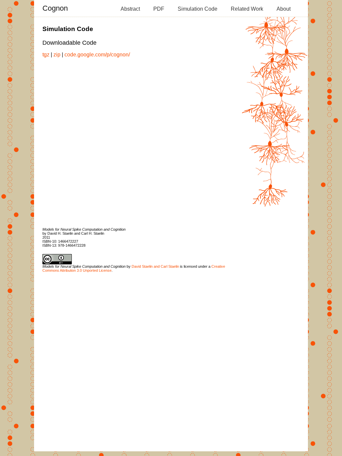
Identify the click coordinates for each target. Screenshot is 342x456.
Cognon (55, 8)
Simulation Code (197, 9)
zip (56, 54)
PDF (158, 9)
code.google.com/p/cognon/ (97, 54)
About (284, 9)
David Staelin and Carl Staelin (155, 266)
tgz (45, 54)
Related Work (247, 9)
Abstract (130, 9)
